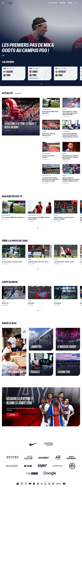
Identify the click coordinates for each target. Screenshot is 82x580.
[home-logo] (10, 3)
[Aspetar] (57, 466)
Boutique (70, 3)
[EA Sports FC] (72, 466)
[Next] (78, 73)
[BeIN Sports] (32, 473)
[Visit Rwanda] (71, 457)
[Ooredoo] (43, 457)
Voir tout (18, 93)
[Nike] (33, 444)
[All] (58, 457)
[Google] (50, 473)
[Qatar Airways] (48, 444)
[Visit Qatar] (28, 457)
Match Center (33, 78)
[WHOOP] (12, 466)
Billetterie (62, 3)
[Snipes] (42, 466)
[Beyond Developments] (12, 457)
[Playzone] (12, 415)
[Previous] (4, 73)
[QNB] (28, 466)
